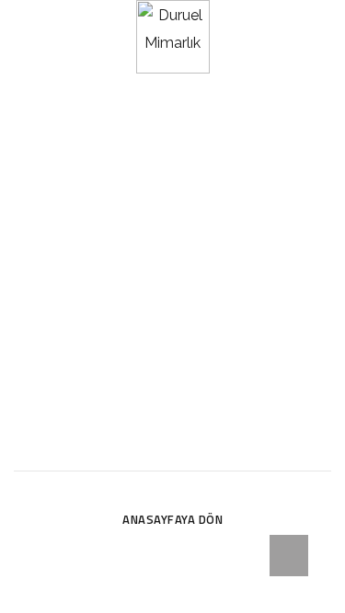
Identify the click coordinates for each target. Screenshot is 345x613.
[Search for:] (172, 449)
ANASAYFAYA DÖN (172, 519)
